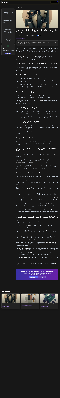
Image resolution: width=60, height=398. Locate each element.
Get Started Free (33, 277)
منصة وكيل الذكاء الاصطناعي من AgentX (23, 225)
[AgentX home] (5, 2)
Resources (35, 2)
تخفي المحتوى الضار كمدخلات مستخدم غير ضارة (42, 84)
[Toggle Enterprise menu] (32, 2)
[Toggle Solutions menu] (26, 2)
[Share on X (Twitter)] (40, 35)
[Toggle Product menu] (21, 2)
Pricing (40, 2)
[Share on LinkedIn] (38, 35)
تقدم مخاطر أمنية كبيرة (40, 100)
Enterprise (30, 2)
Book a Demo (8, 53)
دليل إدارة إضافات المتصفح (25, 188)
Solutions (24, 2)
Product (20, 2)
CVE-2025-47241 (54, 154)
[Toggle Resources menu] (37, 2)
